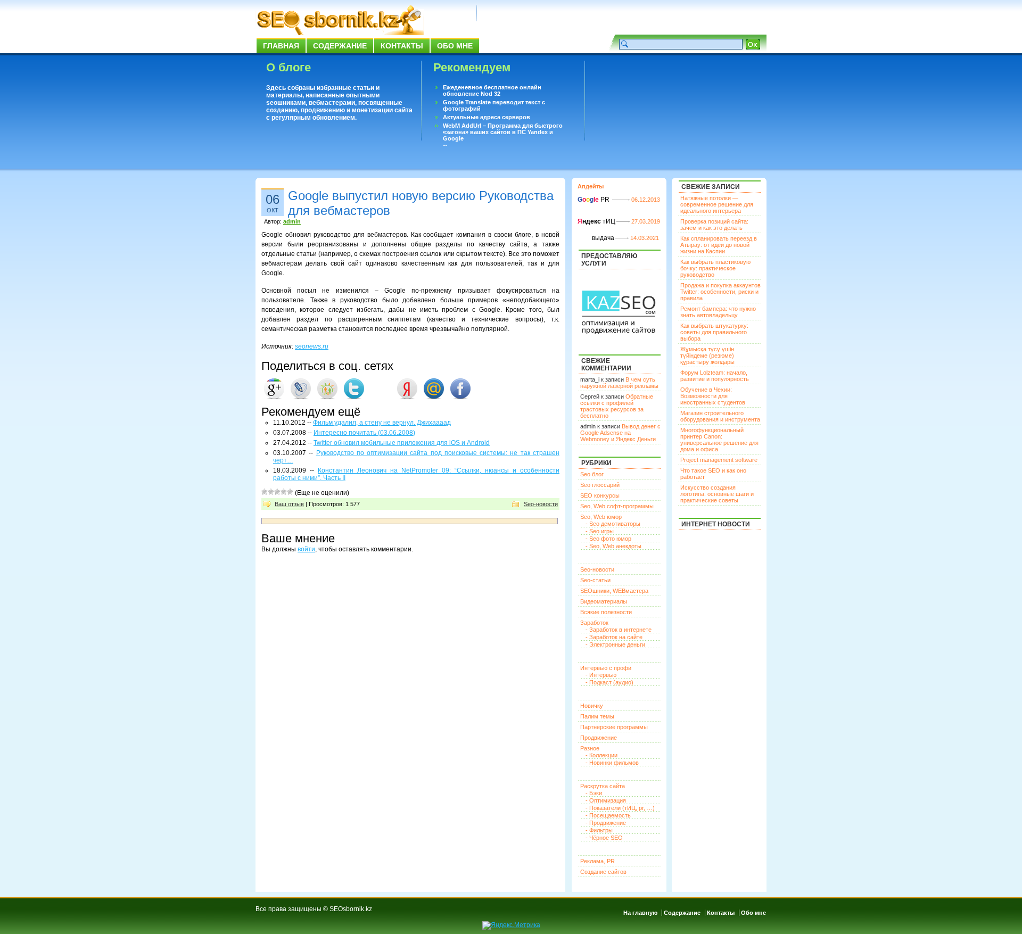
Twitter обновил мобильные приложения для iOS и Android (402, 443)
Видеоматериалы (603, 601)
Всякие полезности (606, 612)
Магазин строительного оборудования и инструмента (720, 416)
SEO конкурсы (600, 495)
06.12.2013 (645, 199)
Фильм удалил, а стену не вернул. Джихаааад (382, 422)
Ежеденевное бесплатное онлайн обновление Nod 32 (492, 90)
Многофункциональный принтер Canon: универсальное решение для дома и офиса (719, 439)
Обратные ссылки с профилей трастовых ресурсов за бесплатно (616, 406)
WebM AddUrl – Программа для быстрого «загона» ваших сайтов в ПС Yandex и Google (503, 132)
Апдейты (591, 186)
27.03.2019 (645, 221)
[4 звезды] (284, 492)
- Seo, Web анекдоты (613, 546)
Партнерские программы (614, 727)
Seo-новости (541, 504)
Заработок (594, 622)
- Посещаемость (608, 815)
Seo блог (592, 474)
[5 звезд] (290, 492)
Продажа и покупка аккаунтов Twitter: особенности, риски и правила (720, 291)
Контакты (402, 46)
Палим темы (597, 716)
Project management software (718, 460)
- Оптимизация (606, 800)
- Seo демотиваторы (613, 523)
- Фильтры (599, 830)
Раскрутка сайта (602, 786)
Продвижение (598, 737)
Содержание (340, 46)
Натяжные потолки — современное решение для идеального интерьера (716, 204)
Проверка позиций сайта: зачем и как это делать (714, 224)
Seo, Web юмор (601, 517)
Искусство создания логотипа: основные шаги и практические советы (717, 493)
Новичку (591, 705)
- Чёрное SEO (604, 837)
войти (306, 549)
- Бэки (594, 793)
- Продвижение (606, 823)
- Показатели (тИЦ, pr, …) (620, 808)
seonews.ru (311, 346)
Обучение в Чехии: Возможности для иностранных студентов (712, 396)
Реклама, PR (597, 861)
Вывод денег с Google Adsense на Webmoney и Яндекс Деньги (620, 432)
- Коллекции (601, 755)
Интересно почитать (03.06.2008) (364, 432)
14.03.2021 (644, 238)
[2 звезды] (271, 492)
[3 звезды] (277, 492)
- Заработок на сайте (614, 637)
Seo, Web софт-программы (617, 506)
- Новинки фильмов (612, 762)
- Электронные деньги (615, 644)
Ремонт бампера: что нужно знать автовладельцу (718, 311)
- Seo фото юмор (608, 538)
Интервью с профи (605, 668)
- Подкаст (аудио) (609, 682)
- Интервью (601, 675)
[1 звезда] (264, 492)
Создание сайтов (603, 872)
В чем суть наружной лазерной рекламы (619, 382)
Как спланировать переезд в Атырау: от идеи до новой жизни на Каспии (718, 244)
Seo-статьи (595, 580)
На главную (640, 913)
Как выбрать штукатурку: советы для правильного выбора (714, 332)
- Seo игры (600, 531)
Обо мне (455, 46)
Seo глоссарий (600, 485)
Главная (281, 46)
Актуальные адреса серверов (486, 117)
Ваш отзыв (289, 504)
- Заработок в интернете (619, 629)
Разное (589, 748)
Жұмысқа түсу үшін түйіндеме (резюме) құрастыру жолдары (707, 355)
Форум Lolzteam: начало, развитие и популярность (714, 375)
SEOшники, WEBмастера (614, 591)
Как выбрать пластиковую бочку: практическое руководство (715, 268)
